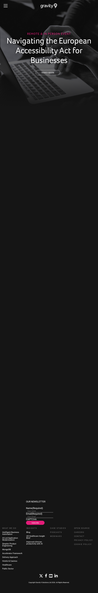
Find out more (9, 391)
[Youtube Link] (50, 576)
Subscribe (35, 523)
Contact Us (21, 491)
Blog (28, 532)
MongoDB (6, 549)
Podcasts (56, 532)
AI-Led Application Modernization (10, 539)
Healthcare (7, 565)
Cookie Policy (83, 544)
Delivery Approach (10, 557)
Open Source (82, 528)
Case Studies (58, 528)
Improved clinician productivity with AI (34, 543)
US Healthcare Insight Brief (35, 537)
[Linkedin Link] (56, 576)
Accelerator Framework (12, 553)
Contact (79, 536)
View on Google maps (22, 233)
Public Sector (8, 569)
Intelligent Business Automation (10, 533)
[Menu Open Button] (5, 5)
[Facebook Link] (46, 576)
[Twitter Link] (41, 576)
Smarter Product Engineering (9, 545)
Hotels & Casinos (9, 561)
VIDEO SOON (47, 72)
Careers (79, 532)
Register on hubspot (22, 315)
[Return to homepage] (49, 5)
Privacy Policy (83, 540)
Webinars (56, 536)
